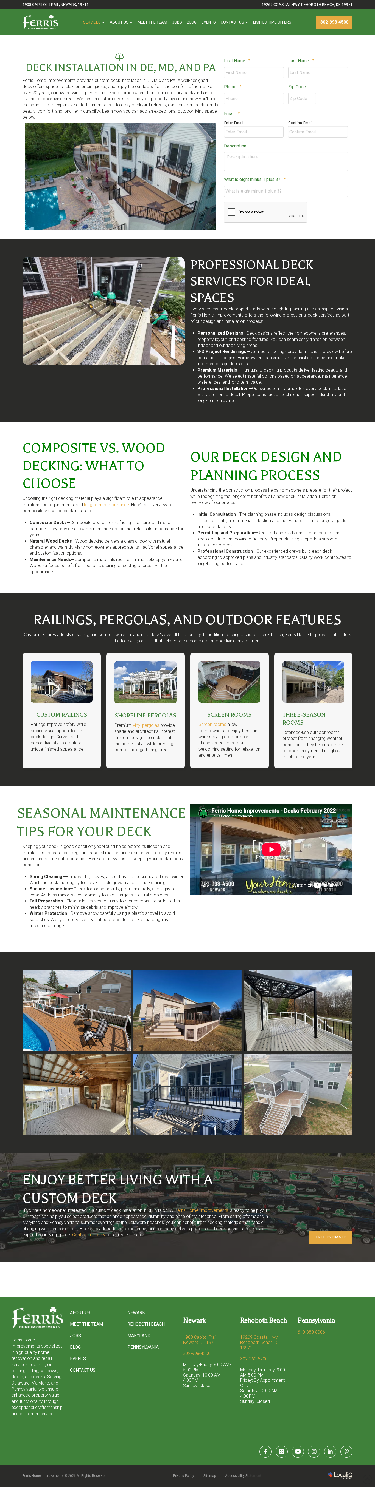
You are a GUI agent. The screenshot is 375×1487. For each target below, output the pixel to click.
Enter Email (234, 123)
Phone (233, 86)
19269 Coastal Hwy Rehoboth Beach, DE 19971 (260, 1342)
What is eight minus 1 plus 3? (255, 179)
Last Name (301, 60)
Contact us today (88, 1234)
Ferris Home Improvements (201, 1210)
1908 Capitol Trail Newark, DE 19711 (201, 1340)
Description (235, 146)
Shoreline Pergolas (145, 715)
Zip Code (297, 86)
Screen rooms (212, 724)
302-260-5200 (254, 1358)
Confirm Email (300, 123)
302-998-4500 (197, 1353)
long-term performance (106, 504)
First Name (237, 60)
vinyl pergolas (146, 725)
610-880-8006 (311, 1332)
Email (232, 113)
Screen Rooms (229, 714)
